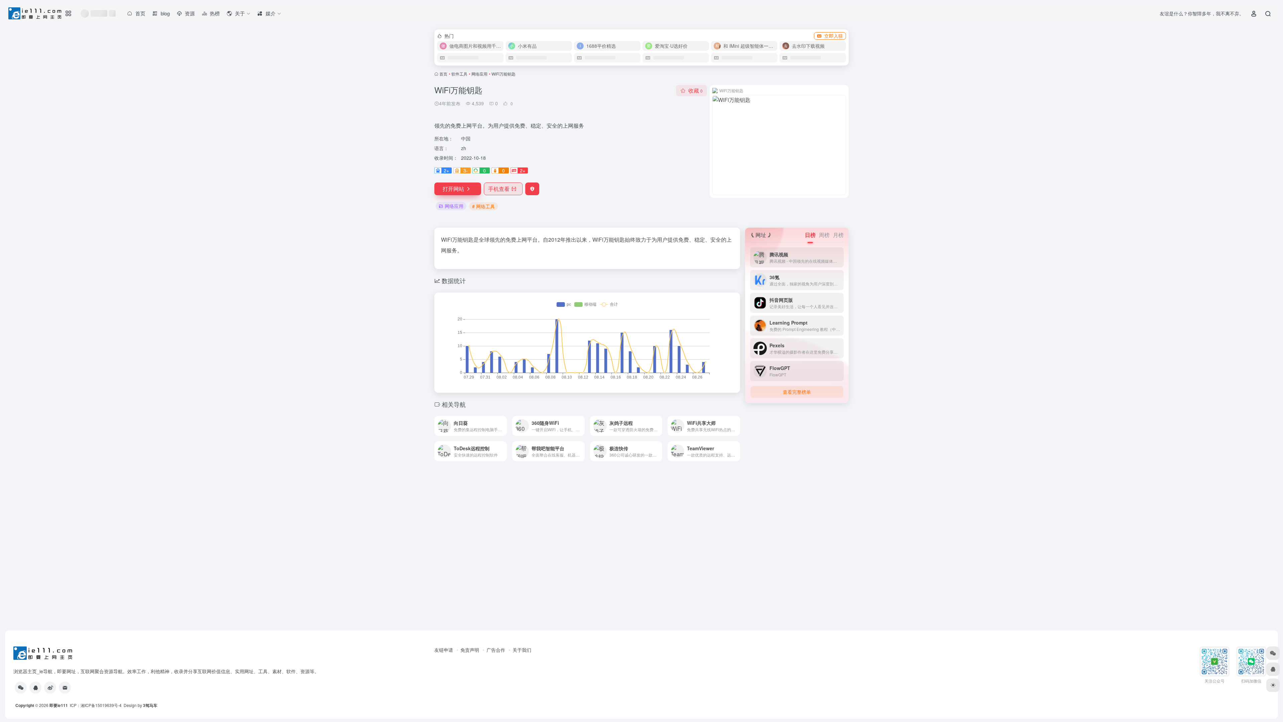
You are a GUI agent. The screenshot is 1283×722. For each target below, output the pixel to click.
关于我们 (522, 649)
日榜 (810, 235)
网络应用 (479, 74)
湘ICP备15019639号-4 (101, 705)
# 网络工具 (483, 206)
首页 (443, 74)
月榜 (838, 235)
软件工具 (459, 74)
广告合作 (495, 649)
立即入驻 (833, 35)
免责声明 (469, 649)
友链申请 (443, 649)
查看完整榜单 (797, 391)
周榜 (824, 235)
